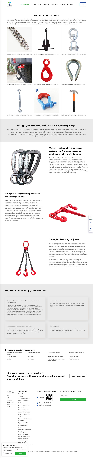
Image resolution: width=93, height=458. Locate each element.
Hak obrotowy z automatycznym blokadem (14, 353)
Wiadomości (54, 4)
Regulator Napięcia (23, 409)
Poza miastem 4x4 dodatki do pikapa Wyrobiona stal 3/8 (21, 84)
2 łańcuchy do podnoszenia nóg (76, 352)
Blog (66, 451)
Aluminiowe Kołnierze (24, 405)
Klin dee (9, 359)
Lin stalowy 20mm (11, 356)
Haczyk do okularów (74, 356)
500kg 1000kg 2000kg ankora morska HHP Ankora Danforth (49, 54)
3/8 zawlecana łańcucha (54, 352)
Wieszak (20, 396)
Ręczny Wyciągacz (23, 438)
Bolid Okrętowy (22, 432)
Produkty (33, 4)
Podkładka (21, 407)
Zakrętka (20, 416)
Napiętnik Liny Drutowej (24, 429)
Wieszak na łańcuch (74, 359)
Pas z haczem (31, 359)
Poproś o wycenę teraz (78, 376)
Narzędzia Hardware (24, 436)
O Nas (39, 4)
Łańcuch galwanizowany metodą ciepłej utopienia (56, 359)
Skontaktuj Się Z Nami (66, 4)
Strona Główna (24, 4)
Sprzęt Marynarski (23, 434)
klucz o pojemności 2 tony (34, 352)
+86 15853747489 (46, 403)
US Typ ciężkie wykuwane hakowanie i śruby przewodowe (21, 115)
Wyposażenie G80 (23, 423)
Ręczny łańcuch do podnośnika (55, 356)
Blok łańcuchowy (23, 425)
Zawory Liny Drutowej (24, 412)
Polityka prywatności (73, 451)
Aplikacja (46, 4)
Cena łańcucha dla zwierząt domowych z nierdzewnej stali (22, 54)
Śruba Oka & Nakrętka (24, 398)
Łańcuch (20, 394)
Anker (20, 427)
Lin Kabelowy (22, 403)
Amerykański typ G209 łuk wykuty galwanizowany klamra (48, 115)
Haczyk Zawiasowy (23, 400)
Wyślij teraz (73, 399)
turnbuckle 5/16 (31, 356)
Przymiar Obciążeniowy (24, 414)
